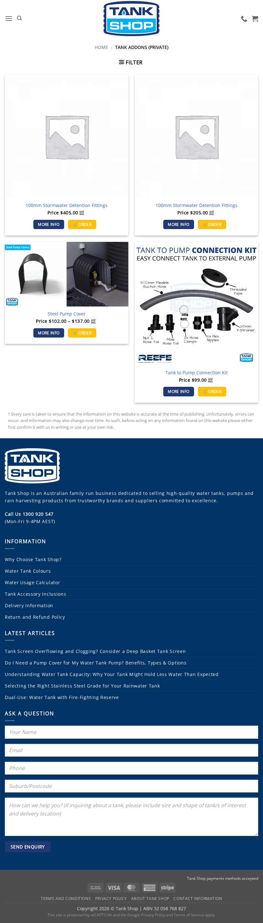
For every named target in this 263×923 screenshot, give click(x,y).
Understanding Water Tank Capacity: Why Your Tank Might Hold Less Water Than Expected (112, 674)
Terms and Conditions (66, 898)
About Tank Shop (150, 898)
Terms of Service (189, 914)
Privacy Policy (111, 898)
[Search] (19, 18)
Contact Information (198, 898)
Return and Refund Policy (35, 617)
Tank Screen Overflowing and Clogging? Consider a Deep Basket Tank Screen (95, 651)
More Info (48, 224)
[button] (9, 18)
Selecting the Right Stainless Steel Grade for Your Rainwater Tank (82, 686)
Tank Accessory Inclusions (35, 594)
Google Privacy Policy (146, 914)
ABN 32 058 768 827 (164, 908)
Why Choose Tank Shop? (33, 559)
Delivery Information (29, 605)
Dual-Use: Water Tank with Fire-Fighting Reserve (62, 697)
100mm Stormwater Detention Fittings (66, 205)
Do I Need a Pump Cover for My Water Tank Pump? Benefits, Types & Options (95, 663)
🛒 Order (82, 224)
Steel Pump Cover (67, 314)
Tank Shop (17, 493)
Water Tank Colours (28, 571)
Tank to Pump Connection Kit (196, 373)
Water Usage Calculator (32, 582)
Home (101, 47)
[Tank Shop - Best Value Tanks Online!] (131, 18)
